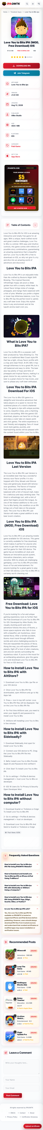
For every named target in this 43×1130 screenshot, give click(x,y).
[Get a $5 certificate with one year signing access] (21, 188)
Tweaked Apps (16, 12)
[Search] (27, 4)
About (32, 1113)
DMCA (13, 1113)
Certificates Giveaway (30, 1117)
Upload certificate (32, 1126)
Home (5, 12)
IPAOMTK (29, 1108)
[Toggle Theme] (33, 4)
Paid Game (16, 146)
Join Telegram (23, 73)
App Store (15, 157)
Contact (22, 1113)
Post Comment (12, 1095)
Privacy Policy (12, 1117)
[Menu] (38, 3)
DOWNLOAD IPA (23, 66)
